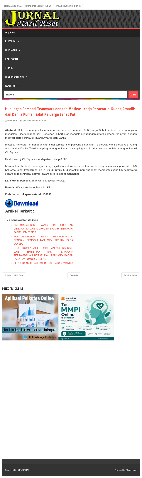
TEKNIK (9, 68)
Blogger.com (131, 470)
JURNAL (11, 32)
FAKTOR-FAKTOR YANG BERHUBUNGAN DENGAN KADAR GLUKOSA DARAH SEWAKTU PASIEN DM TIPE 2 (43, 229)
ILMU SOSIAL (12, 59)
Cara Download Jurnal (68, 6)
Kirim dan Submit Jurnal (38, 6)
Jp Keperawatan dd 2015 (34, 120)
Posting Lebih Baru (14, 275)
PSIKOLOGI (11, 41)
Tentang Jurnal (13, 6)
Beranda (74, 275)
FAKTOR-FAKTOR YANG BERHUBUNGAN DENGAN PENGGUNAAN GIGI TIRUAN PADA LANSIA (43, 240)
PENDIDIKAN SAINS (15, 76)
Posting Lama (130, 275)
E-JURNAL (24, 470)
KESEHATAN (11, 50)
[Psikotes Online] (30, 339)
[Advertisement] (109, 240)
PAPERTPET (11, 85)
